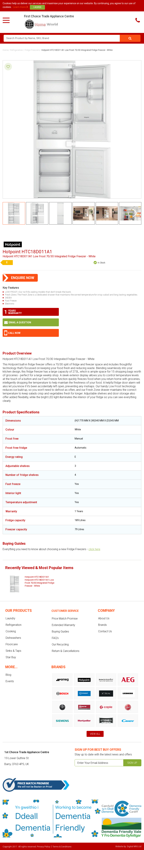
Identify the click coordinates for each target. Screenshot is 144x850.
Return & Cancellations (65, 651)
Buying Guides (60, 631)
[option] (31, 584)
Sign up (132, 762)
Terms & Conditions (62, 846)
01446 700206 (31, 333)
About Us (103, 618)
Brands (102, 625)
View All (95, 733)
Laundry (10, 618)
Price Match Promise (65, 618)
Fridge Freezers (32, 50)
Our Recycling (60, 644)
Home (5, 50)
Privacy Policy (43, 846)
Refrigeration (16, 50)
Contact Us (105, 631)
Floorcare (12, 644)
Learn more (19, 7)
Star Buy (11, 657)
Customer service (65, 610)
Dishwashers (13, 637)
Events (10, 681)
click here (94, 549)
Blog (8, 674)
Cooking (11, 631)
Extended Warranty (63, 625)
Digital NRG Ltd (134, 846)
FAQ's (55, 638)
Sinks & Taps (13, 650)
